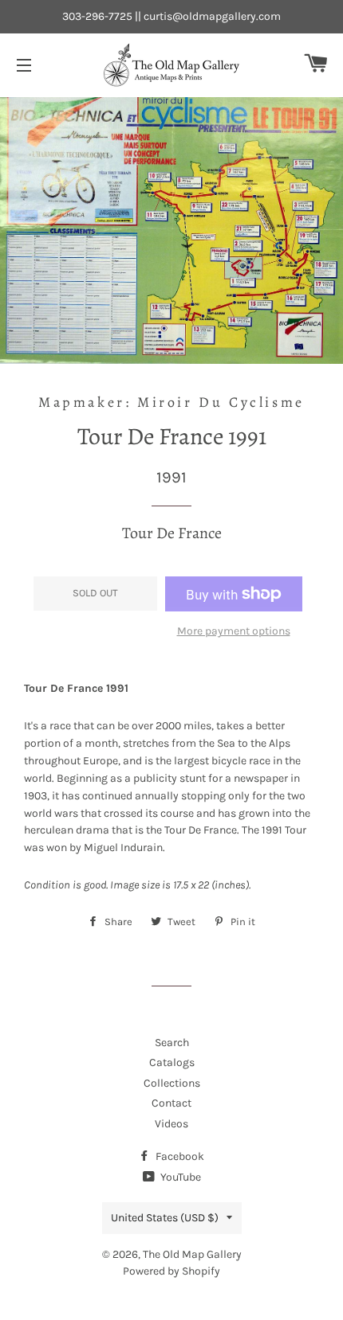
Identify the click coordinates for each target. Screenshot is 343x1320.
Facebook (178, 1156)
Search (172, 1042)
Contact (171, 1103)
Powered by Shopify (171, 1271)
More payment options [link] (233, 631)
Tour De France (172, 533)
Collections (172, 1083)
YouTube (179, 1177)
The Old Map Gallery (192, 1254)
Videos (171, 1124)
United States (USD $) (165, 1217)
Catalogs (172, 1062)
